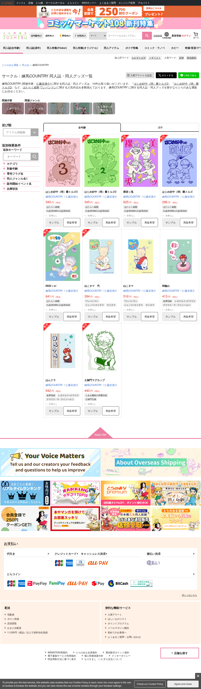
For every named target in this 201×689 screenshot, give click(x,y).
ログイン (186, 35)
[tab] (160, 127)
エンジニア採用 (127, 3)
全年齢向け (36, 35)
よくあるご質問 (107, 3)
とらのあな (7, 3)
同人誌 (25, 64)
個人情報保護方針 (93, 655)
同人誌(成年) (33, 48)
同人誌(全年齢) (11, 48)
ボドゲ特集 (131, 48)
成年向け (49, 35)
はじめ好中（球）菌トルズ (177, 191)
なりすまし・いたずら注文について (103, 659)
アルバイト (144, 3)
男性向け (66, 35)
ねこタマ (128, 286)
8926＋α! (51, 286)
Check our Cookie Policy (150, 683)
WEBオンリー (89, 3)
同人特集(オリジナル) (85, 48)
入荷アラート (141, 75)
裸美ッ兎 (128, 191)
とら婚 (39, 3)
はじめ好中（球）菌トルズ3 (151, 83)
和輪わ (166, 286)
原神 (181, 57)
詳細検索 (157, 35)
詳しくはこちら (189, 594)
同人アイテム (111, 48)
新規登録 (176, 35)
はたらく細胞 (31, 87)
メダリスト (155, 57)
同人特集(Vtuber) (57, 48)
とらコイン (73, 3)
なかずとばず (139, 57)
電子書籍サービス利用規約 (62, 655)
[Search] (34, 157)
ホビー (175, 48)
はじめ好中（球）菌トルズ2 (100, 191)
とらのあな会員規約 (86, 652)
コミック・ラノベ (154, 48)
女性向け (81, 35)
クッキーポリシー (121, 655)
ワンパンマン (48, 87)
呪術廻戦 (191, 57)
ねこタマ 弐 (92, 286)
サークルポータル (55, 3)
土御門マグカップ (94, 380)
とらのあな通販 (10, 64)
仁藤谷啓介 (43, 83)
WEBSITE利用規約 (58, 652)
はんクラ (51, 380)
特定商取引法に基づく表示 (62, 659)
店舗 (30, 3)
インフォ (21, 3)
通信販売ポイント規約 (117, 652)
